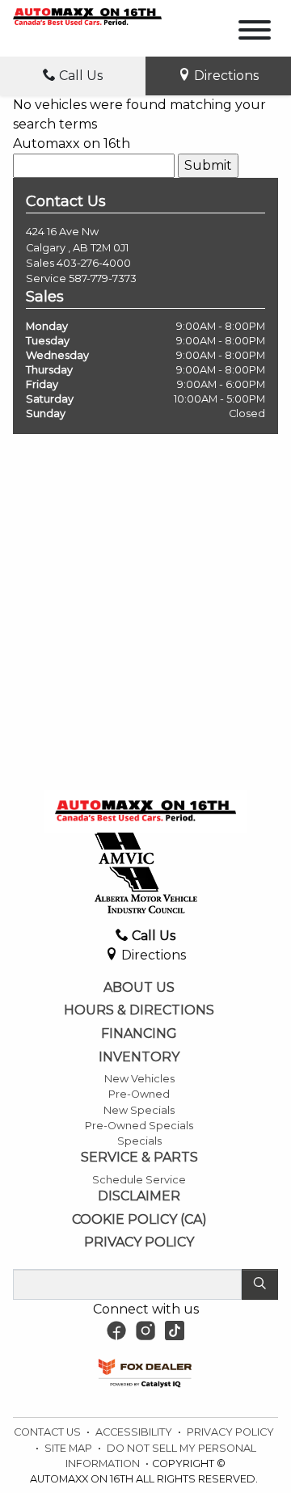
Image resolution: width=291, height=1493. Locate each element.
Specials (139, 1141)
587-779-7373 (103, 278)
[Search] (260, 1284)
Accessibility (135, 1432)
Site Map (69, 1448)
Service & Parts (139, 1157)
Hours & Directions (139, 1010)
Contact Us (48, 1432)
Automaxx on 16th (71, 143)
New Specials (139, 1110)
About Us (139, 988)
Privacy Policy (139, 1242)
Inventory (139, 1057)
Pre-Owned (139, 1094)
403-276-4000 (94, 263)
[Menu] (254, 32)
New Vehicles (139, 1079)
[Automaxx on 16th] (87, 15)
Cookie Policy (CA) (139, 1220)
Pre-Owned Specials (139, 1126)
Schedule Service (139, 1180)
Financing (139, 1034)
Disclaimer (139, 1196)
